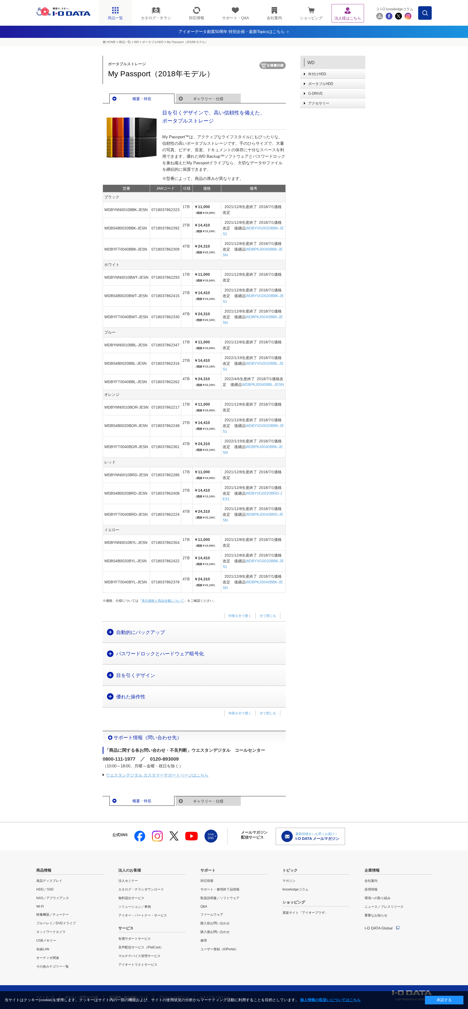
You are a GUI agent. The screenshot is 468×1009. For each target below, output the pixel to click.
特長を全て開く (240, 616)
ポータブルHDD (153, 42)
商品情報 (43, 870)
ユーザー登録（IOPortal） (219, 949)
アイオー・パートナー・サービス (142, 915)
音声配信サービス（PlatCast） (140, 947)
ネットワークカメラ (51, 932)
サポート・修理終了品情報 (219, 889)
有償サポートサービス (134, 939)
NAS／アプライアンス (52, 898)
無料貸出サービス (131, 898)
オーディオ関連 (47, 958)
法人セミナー (128, 881)
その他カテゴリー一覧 (52, 966)
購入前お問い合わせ (215, 923)
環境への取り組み (378, 898)
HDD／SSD (45, 889)
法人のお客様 (129, 870)
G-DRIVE (315, 93)
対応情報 (206, 881)
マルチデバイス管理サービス (139, 956)
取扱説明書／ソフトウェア (219, 898)
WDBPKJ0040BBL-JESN (263, 384)
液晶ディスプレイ (49, 881)
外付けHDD (317, 74)
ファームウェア (211, 914)
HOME (111, 42)
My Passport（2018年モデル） (187, 42)
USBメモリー (46, 940)
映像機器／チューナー (52, 914)
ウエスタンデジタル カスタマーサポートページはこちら (157, 775)
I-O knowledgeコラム (396, 9)
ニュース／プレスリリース (384, 907)
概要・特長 (141, 99)
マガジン (288, 881)
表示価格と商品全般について (163, 601)
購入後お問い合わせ (215, 932)
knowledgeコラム (295, 889)
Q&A (203, 906)
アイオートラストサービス (137, 965)
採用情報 (371, 889)
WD (136, 42)
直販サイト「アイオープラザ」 (305, 913)
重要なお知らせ (376, 915)
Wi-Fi (40, 906)
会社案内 (371, 881)
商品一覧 (125, 42)
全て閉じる (268, 616)
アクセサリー (318, 103)
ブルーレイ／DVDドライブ (56, 923)
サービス (126, 928)
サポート (208, 870)
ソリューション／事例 (134, 907)
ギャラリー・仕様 (208, 99)
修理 (203, 940)
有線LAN (42, 949)
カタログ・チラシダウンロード (141, 889)
